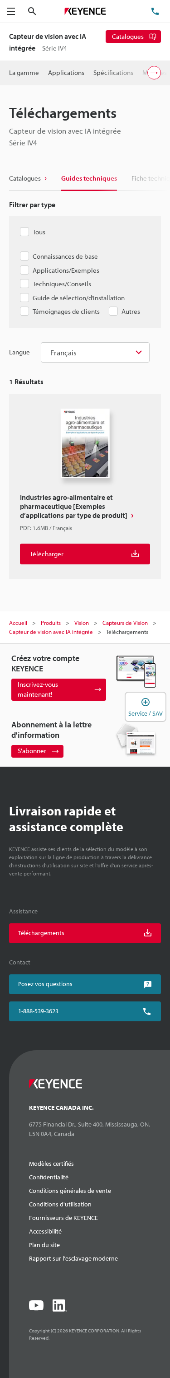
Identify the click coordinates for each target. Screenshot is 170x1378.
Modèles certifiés (51, 1163)
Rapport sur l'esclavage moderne (73, 1258)
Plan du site (44, 1245)
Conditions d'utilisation (60, 1204)
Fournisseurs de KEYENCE (63, 1218)
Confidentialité (48, 1177)
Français (63, 352)
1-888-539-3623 (38, 1011)
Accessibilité (45, 1231)
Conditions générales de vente (70, 1191)
